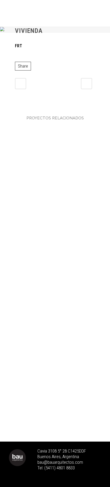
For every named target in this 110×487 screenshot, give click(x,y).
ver (55, 164)
